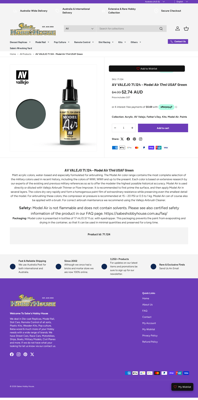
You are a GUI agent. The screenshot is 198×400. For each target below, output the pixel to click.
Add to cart (163, 127)
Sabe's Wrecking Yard (21, 48)
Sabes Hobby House (25, 386)
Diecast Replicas (18, 42)
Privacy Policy (149, 335)
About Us (147, 304)
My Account (149, 323)
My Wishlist (148, 329)
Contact (146, 316)
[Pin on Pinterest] (134, 139)
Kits (120, 42)
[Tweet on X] (122, 139)
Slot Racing (104, 42)
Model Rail (40, 42)
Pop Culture (60, 42)
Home (145, 298)
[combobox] (115, 28)
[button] (186, 28)
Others (134, 42)
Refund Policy (150, 341)
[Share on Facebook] (128, 139)
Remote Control (82, 42)
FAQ (144, 310)
